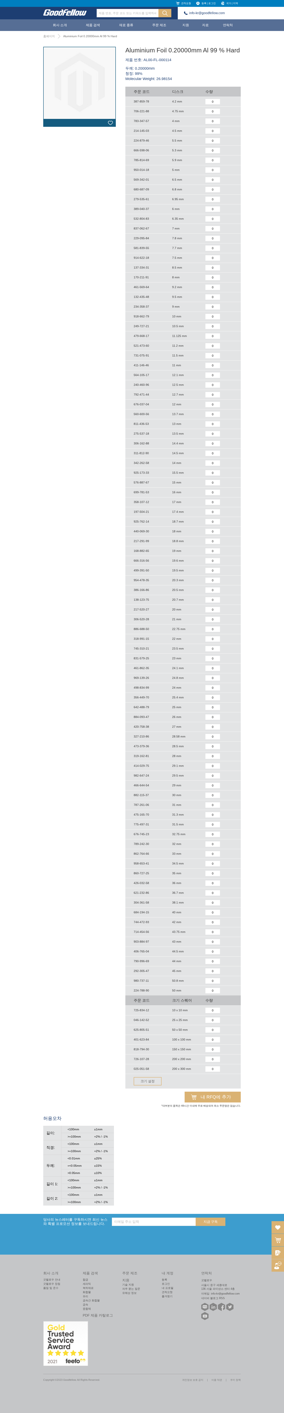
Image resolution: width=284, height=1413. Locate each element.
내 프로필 (167, 1288)
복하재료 (88, 1288)
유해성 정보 (129, 1293)
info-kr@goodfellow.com (207, 13)
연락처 (228, 25)
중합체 (87, 1308)
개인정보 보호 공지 (192, 1379)
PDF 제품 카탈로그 (98, 1315)
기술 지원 (128, 1284)
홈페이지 (49, 36)
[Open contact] (278, 1265)
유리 (85, 1296)
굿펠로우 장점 (51, 1283)
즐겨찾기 (167, 1296)
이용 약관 (216, 1379)
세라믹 (87, 1283)
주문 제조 (159, 25)
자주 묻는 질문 (131, 1288)
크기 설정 (148, 1081)
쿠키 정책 (235, 1379)
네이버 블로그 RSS (213, 1298)
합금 (85, 1279)
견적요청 (186, 3)
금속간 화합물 (91, 1300)
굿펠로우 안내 (51, 1279)
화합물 (87, 1292)
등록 (164, 1279)
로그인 (166, 1283)
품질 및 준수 (50, 1288)
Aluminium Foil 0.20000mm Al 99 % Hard (90, 36)
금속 (85, 1304)
